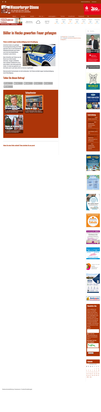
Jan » (91, 377)
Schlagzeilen (63, 39)
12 (88, 372)
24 (98, 373)
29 (94, 375)
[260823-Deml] (14, 115)
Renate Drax (64, 36)
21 (92, 373)
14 (92, 372)
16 (96, 372)
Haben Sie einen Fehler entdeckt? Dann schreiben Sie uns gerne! (19, 145)
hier (89, 326)
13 (90, 372)
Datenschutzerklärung (92, 335)
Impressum (17, 389)
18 (87, 373)
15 (94, 372)
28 (92, 375)
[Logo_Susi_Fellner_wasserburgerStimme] (93, 248)
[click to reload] (93, 345)
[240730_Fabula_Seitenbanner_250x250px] (93, 214)
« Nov (87, 377)
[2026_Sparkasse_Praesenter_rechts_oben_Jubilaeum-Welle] (92, 4)
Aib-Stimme (70, 38)
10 (98, 370)
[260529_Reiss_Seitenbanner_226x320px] (93, 274)
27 (90, 375)
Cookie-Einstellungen (26, 389)
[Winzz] (93, 72)
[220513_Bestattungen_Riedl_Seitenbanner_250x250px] (93, 231)
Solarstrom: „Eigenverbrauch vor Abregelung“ (92, 139)
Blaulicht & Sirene (77, 38)
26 (88, 375)
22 (94, 373)
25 (87, 375)
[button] (88, 16)
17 (98, 372)
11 (87, 372)
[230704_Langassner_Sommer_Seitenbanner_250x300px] (93, 155)
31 (98, 375)
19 (88, 373)
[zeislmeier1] (93, 297)
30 (96, 375)
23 (96, 373)
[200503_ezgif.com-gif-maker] (93, 194)
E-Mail (89, 328)
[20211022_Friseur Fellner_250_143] (93, 263)
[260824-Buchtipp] (34, 95)
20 (90, 373)
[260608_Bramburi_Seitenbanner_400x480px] (93, 175)
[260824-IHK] (14, 95)
